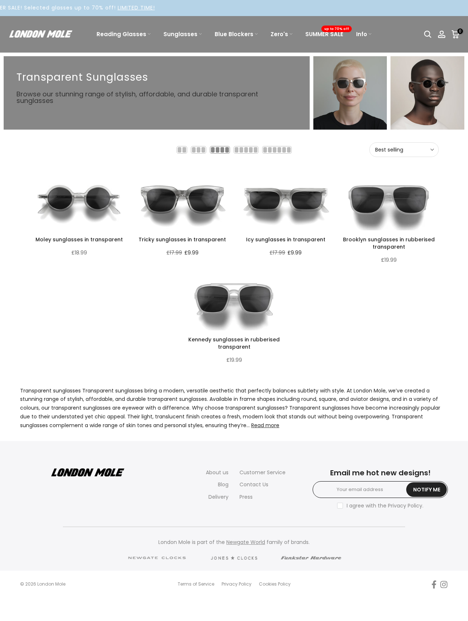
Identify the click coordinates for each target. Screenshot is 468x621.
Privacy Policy (405, 505)
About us (217, 472)
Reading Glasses (121, 34)
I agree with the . (385, 505)
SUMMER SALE (327, 34)
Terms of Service (196, 584)
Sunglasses (180, 34)
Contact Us (253, 484)
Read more (265, 425)
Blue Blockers (234, 34)
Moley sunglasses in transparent (79, 239)
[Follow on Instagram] (444, 584)
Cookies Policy (275, 584)
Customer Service (262, 472)
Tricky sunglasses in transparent (182, 239)
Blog (223, 484)
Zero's (279, 34)
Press (246, 497)
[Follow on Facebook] (434, 584)
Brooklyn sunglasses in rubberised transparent (389, 243)
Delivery (218, 497)
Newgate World (245, 542)
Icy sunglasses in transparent (285, 239)
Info (361, 34)
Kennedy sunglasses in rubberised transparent (234, 343)
